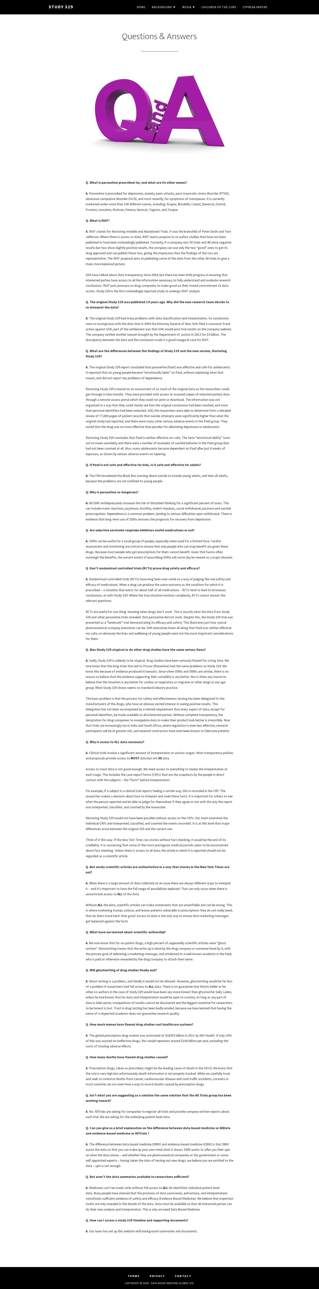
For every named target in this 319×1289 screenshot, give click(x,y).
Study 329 (61, 7)
